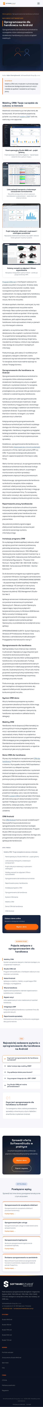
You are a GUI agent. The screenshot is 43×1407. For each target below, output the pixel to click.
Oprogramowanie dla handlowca (16, 892)
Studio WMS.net (7, 1319)
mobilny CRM (25, 116)
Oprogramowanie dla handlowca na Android (19, 878)
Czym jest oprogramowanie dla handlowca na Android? (21, 1059)
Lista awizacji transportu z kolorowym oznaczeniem (17, 862)
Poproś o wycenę (21, 1168)
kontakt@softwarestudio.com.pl (23, 1308)
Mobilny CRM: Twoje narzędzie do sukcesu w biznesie (20, 852)
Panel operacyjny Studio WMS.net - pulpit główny (22, 857)
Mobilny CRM (9, 902)
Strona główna (6, 14)
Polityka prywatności (8, 1385)
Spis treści (5, 1363)
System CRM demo (11, 897)
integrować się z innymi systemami (26, 447)
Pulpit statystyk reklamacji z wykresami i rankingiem (18, 867)
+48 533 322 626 (7, 1308)
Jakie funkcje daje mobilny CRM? (17, 1066)
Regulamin (5, 1390)
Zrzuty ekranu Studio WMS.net (11, 1357)
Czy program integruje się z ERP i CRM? (20, 1078)
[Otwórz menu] (38, 3)
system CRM (14, 796)
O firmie (4, 1380)
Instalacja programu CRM (13, 888)
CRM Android (11, 820)
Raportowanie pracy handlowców (16, 883)
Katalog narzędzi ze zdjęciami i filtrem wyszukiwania (17, 873)
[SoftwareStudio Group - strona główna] (9, 3)
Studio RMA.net (7, 1335)
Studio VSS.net (6, 1325)
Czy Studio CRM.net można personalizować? (15, 1085)
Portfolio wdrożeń (7, 1352)
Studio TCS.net (7, 1340)
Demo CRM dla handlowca (14, 906)
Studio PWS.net (7, 1330)
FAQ (3, 1368)
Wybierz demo (21, 927)
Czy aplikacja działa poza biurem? (18, 1072)
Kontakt (28, 1404)
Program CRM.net (9, 282)
